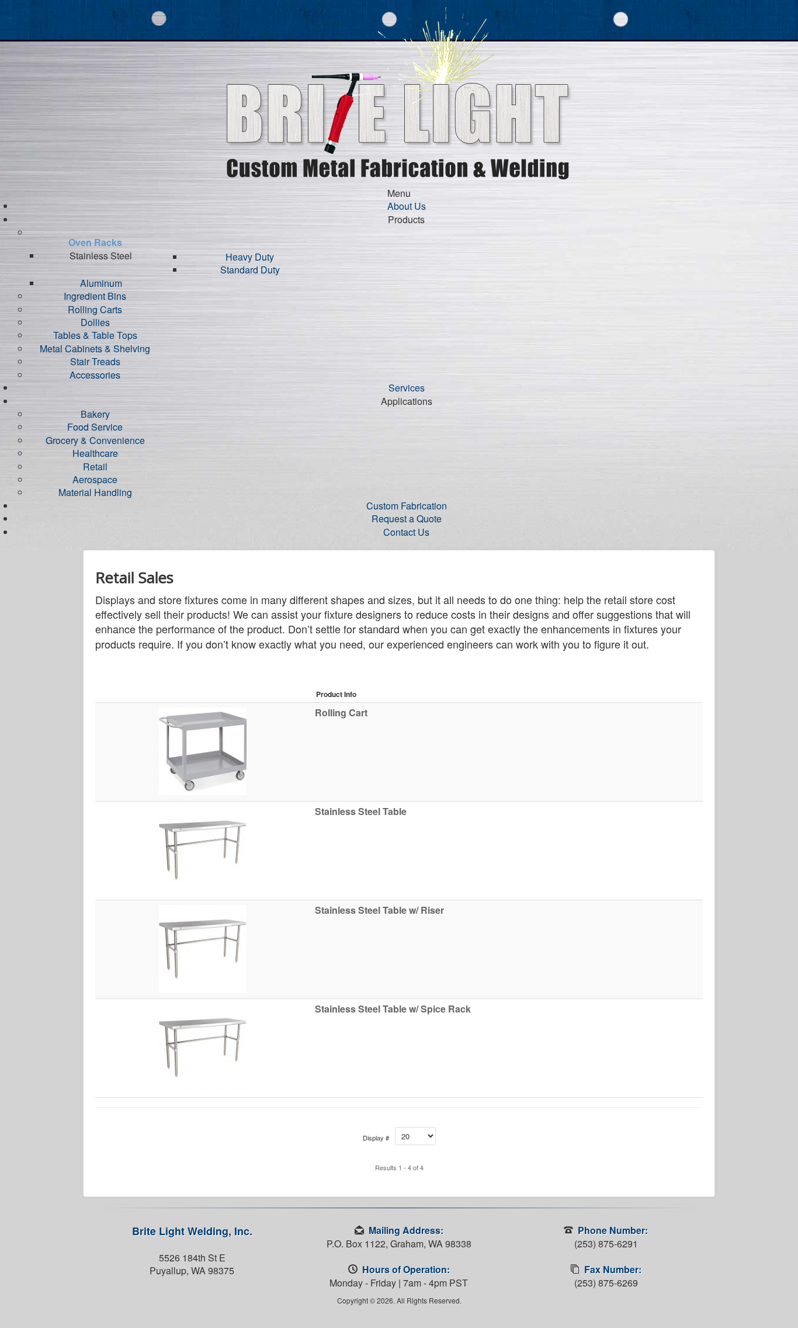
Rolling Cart (341, 713)
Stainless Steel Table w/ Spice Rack (393, 1009)
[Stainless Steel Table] (203, 848)
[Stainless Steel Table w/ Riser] (203, 947)
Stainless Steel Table (361, 811)
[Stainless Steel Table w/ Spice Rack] (203, 1046)
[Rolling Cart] (203, 750)
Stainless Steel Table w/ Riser (379, 910)
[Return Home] (399, 92)
